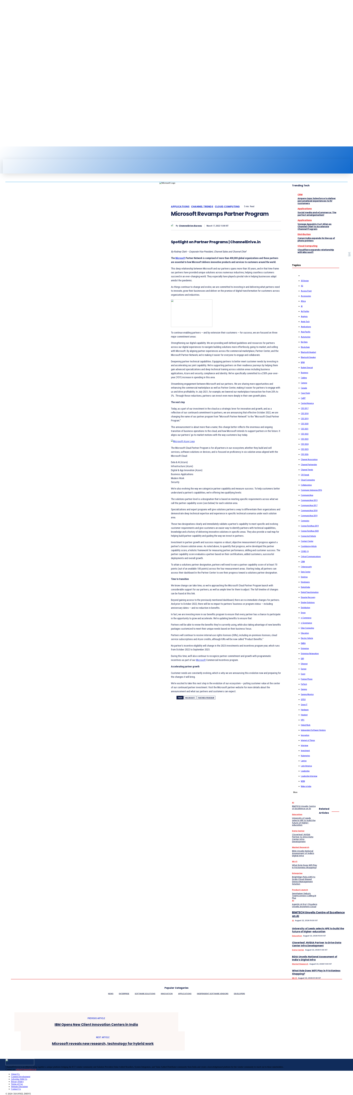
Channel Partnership (309, 464)
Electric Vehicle (307, 638)
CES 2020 (304, 424)
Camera (304, 383)
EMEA (303, 643)
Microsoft (180, 258)
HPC (302, 720)
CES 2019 (304, 418)
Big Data (304, 342)
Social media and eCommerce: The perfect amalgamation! (317, 213)
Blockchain (305, 347)
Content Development (20, 1076)
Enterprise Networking (310, 653)
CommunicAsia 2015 (309, 500)
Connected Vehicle (308, 536)
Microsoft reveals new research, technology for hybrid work (103, 1044)
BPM (303, 362)
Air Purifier (305, 311)
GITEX (303, 699)
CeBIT (303, 398)
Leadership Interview (309, 776)
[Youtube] (18, 154)
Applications (180, 206)
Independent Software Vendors (313, 730)
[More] (276, 226)
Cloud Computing (227, 206)
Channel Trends (202, 206)
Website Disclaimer (19, 1086)
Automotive (305, 337)
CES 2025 (304, 449)
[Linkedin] (9, 154)
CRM (300, 194)
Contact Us (16, 1089)
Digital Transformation (310, 592)
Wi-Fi (294, 978)
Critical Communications (311, 556)
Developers (305, 582)
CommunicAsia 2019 (309, 515)
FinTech (304, 684)
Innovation (305, 735)
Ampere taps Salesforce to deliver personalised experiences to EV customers (317, 201)
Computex (305, 521)
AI (302, 306)
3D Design (305, 281)
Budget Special (307, 367)
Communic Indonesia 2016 (311, 490)
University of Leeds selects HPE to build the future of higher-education (318, 930)
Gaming (304, 689)
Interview (304, 745)
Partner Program (206, 698)
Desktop (304, 577)
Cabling (304, 378)
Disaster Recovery (308, 597)
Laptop (304, 761)
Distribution (304, 234)
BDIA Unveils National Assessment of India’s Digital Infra (314, 958)
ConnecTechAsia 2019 (310, 526)
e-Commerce (306, 618)
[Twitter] (13, 154)
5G (302, 286)
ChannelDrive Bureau (190, 226)
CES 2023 (304, 439)
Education (305, 633)
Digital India (305, 587)
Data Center (305, 572)
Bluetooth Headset (308, 352)
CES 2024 (304, 444)
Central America (307, 403)
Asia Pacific (305, 332)
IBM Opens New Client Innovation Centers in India (96, 1025)
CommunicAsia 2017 (309, 505)
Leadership (305, 771)
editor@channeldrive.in (26, 1069)
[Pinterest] (256, 225)
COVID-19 (305, 551)
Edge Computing (307, 628)
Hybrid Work (305, 725)
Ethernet (304, 664)
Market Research (300, 964)
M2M (303, 781)
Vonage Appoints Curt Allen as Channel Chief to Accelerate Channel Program (314, 227)
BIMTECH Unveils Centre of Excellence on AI (318, 914)
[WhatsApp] (266, 225)
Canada (304, 388)
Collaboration (306, 485)
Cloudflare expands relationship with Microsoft (316, 251)
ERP (302, 658)
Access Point (306, 291)
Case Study (305, 393)
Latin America (306, 766)
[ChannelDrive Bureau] (173, 225)
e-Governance (306, 623)
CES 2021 (304, 429)
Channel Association (309, 459)
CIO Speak (305, 475)
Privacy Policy (17, 1081)
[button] (182, 162)
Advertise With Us (19, 1079)
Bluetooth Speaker (308, 357)
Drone (303, 612)
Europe (303, 669)
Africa (303, 301)
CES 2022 (304, 434)
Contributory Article (309, 546)
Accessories (306, 296)
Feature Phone (306, 679)
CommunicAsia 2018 (309, 510)
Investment (305, 750)
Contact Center (307, 541)
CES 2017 (304, 408)
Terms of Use (17, 1084)
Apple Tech (305, 321)
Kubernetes (305, 755)
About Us (15, 1074)
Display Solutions (308, 602)
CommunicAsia (307, 495)
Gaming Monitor (307, 694)
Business (304, 372)
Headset (304, 715)
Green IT (304, 704)
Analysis (304, 316)
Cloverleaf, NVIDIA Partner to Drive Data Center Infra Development (316, 944)
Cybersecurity (306, 567)
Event (303, 674)
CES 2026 (304, 454)
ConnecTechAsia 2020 (310, 531)
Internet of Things (308, 740)
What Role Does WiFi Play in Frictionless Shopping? (316, 972)
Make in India (306, 786)
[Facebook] (4, 154)
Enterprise (305, 648)
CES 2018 (304, 413)
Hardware (305, 710)
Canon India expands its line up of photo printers (316, 239)
